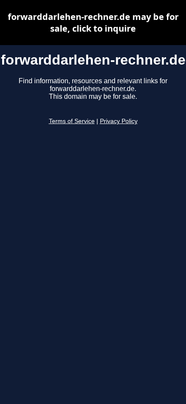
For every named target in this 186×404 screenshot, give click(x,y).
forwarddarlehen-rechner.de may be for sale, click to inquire (93, 22)
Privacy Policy (119, 121)
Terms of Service (72, 121)
